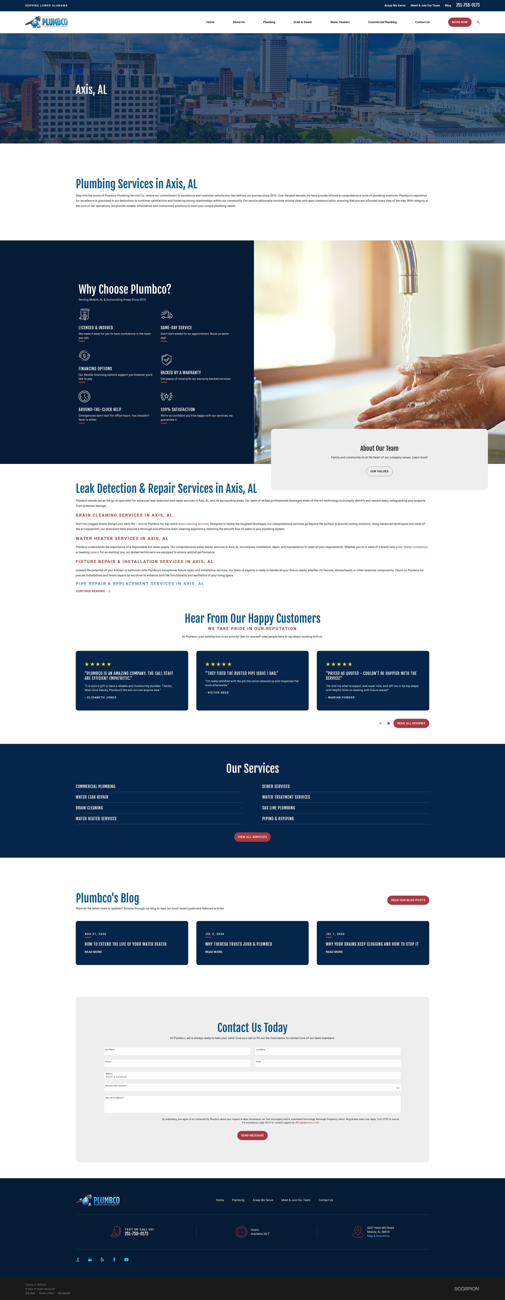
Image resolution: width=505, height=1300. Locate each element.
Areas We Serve (395, 5)
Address (109, 1074)
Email (258, 1062)
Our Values (379, 471)
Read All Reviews (411, 723)
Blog (448, 5)
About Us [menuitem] (239, 22)
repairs (94, 552)
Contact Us (326, 1200)
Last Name (260, 1050)
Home (220, 1200)
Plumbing (238, 1200)
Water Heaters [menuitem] (340, 22)
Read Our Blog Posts (408, 900)
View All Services (252, 837)
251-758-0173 (468, 5)
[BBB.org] (78, 1260)
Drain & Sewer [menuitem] (303, 22)
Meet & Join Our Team (425, 5)
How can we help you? (115, 1098)
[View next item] (389, 723)
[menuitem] (30, 1293)
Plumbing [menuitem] (269, 22)
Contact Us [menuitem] (422, 22)
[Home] (46, 22)
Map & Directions (378, 1236)
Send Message (252, 1135)
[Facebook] (114, 1260)
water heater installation (412, 547)
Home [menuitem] (210, 22)
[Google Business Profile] (90, 1260)
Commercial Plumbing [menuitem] (382, 22)
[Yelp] (102, 1260)
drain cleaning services (193, 524)
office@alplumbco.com (307, 1122)
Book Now (460, 22)
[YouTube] (126, 1260)
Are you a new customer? (116, 1086)
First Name (110, 1050)
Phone (108, 1062)
